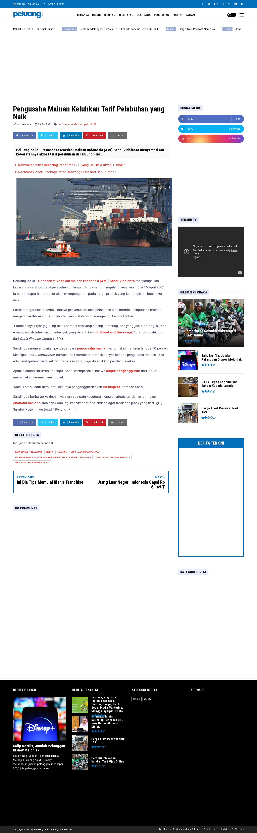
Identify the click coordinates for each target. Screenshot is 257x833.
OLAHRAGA (144, 15)
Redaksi (163, 829)
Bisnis (150, 29)
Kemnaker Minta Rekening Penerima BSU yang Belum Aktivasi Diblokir (71, 165)
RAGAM (190, 15)
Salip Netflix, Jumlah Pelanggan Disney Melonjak (39, 748)
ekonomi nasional (27, 403)
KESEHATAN (125, 15)
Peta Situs (209, 829)
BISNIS (96, 15)
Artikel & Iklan (56, 3)
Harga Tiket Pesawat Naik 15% (177, 29)
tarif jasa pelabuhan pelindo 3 (76, 124)
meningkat (111, 387)
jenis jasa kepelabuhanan (85, 452)
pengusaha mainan (92, 348)
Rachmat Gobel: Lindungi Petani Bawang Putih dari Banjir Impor (67, 172)
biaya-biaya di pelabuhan (28, 452)
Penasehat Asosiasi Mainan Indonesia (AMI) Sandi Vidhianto (86, 281)
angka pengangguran (123, 371)
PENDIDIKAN (161, 15)
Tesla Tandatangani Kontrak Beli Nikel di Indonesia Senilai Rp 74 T (99, 29)
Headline (62, 452)
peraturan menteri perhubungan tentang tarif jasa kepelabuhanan (53, 457)
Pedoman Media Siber (185, 829)
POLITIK (177, 15)
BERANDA (83, 15)
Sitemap (239, 829)
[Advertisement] (128, 65)
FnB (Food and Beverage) (113, 332)
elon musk (49, 29)
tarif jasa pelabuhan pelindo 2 (112, 457)
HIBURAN (109, 15)
